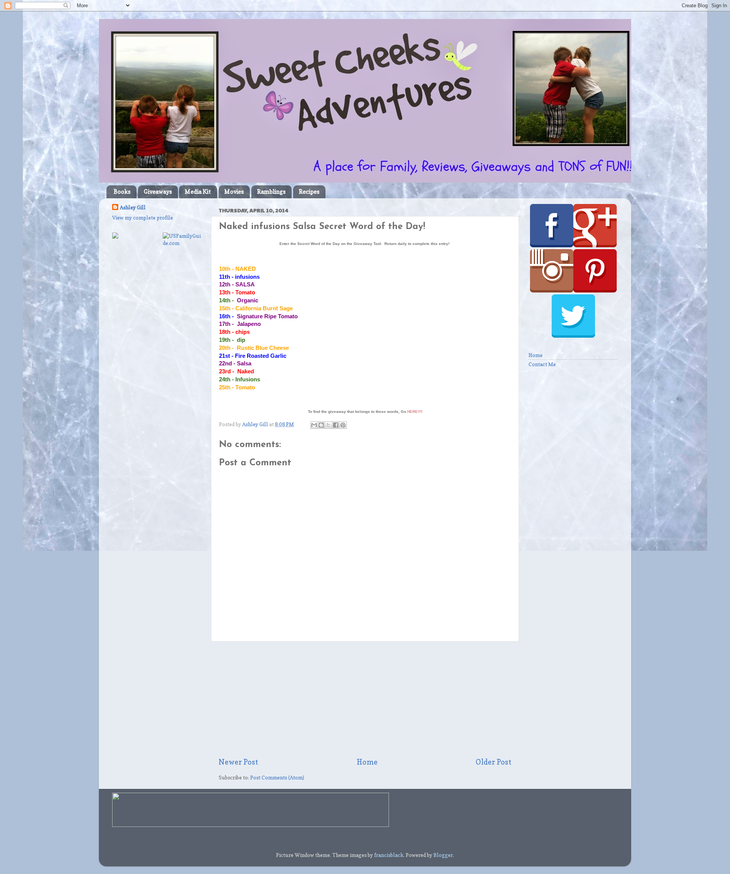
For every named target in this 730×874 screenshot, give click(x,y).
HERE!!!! (414, 411)
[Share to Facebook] (336, 425)
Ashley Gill (133, 207)
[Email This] (314, 425)
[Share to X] (328, 425)
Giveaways (158, 191)
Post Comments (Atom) (277, 777)
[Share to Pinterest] (343, 425)
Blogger (443, 855)
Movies (234, 191)
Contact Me (542, 364)
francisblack (388, 855)
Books (122, 191)
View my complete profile (142, 218)
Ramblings (271, 191)
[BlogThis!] (321, 425)
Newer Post (238, 762)
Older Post (493, 762)
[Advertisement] (365, 699)
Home (367, 762)
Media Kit (198, 191)
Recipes (309, 191)
